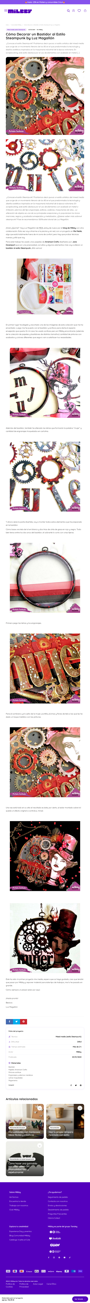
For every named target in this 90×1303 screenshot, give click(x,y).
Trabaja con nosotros (18, 1205)
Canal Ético (51, 1284)
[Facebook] (48, 1257)
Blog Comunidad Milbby (19, 1235)
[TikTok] (70, 1257)
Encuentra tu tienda (17, 1201)
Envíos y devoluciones (57, 1205)
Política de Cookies (10, 1285)
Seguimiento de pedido (58, 1197)
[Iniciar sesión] (73, 10)
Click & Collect (54, 1218)
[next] (84, 2)
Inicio (7, 25)
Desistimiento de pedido (58, 1209)
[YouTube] (64, 1257)
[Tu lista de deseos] (79, 10)
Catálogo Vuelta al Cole (19, 1240)
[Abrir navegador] (6, 11)
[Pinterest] (59, 1257)
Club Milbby (14, 1209)
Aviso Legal (38, 1284)
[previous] (6, 2)
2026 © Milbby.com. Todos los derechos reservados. (22, 1281)
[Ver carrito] (85, 10)
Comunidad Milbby (16, 25)
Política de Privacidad (24, 1285)
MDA (41, 228)
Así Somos (13, 1197)
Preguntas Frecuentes (57, 1214)
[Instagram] (54, 1257)
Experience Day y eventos (20, 1231)
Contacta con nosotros (58, 1201)
